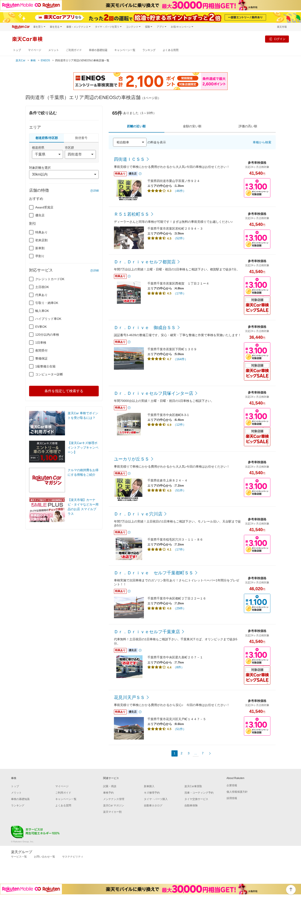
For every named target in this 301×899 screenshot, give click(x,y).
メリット (53, 50)
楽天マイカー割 (112, 811)
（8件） (178, 667)
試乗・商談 (109, 786)
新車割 (40, 248)
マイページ (34, 50)
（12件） (179, 424)
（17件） (179, 293)
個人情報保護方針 (237, 791)
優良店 (40, 215)
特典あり (41, 232)
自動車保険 (191, 805)
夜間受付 (41, 350)
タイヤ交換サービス (196, 799)
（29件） (179, 608)
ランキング (149, 50)
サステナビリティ (72, 856)
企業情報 (232, 785)
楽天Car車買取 (193, 786)
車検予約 (108, 792)
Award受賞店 (44, 207)
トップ (17, 50)
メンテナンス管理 (113, 799)
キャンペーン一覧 (124, 50)
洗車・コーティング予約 (199, 792)
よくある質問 (170, 50)
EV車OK (41, 326)
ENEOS (45, 60)
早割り (40, 256)
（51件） (179, 490)
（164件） (180, 359)
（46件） (179, 191)
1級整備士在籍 (45, 366)
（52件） (179, 238)
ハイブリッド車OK (48, 318)
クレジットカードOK (49, 279)
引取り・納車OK (46, 303)
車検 (33, 60)
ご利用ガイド (74, 50)
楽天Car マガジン (113, 805)
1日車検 (40, 342)
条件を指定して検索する (64, 391)
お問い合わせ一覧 (44, 856)
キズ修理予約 (152, 792)
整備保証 (41, 358)
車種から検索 (262, 142)
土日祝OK (42, 287)
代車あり (41, 295)
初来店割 (41, 240)
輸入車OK (42, 311)
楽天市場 (282, 26)
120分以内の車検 (47, 334)
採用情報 (232, 798)
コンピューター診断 (49, 374)
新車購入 (149, 786)
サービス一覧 (19, 856)
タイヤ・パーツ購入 (156, 799)
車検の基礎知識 (98, 50)
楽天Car (20, 60)
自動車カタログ (153, 805)
